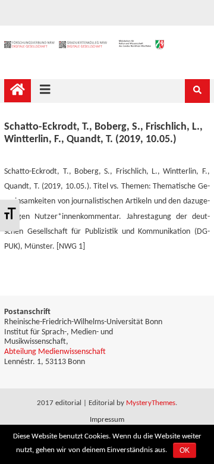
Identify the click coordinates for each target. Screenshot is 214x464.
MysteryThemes (150, 403)
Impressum (107, 420)
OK (185, 450)
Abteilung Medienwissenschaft (55, 351)
